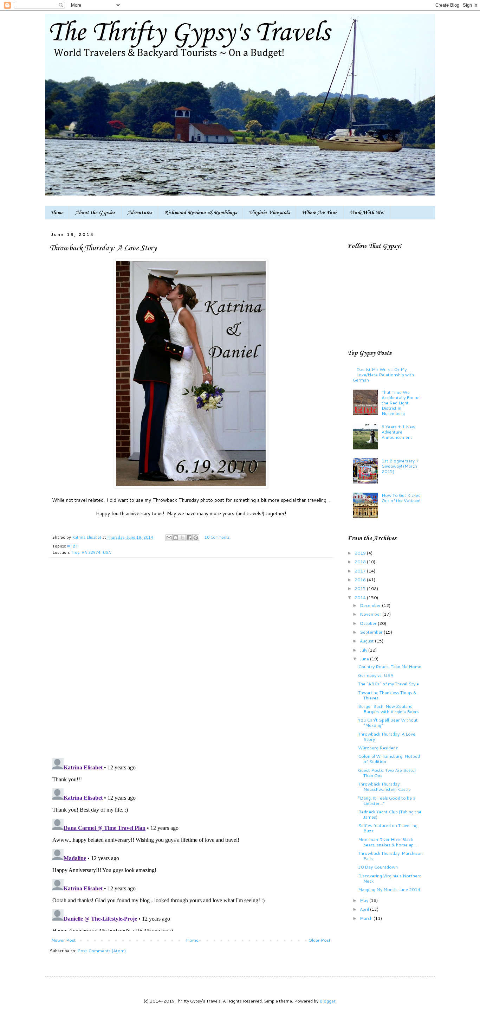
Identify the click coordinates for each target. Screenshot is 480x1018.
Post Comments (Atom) (101, 950)
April (365, 909)
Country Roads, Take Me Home (389, 666)
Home (57, 213)
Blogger (327, 1001)
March (367, 918)
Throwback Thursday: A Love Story (386, 736)
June (365, 658)
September (372, 632)
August (367, 641)
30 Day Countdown (378, 867)
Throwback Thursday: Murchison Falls (390, 856)
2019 (361, 553)
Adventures (139, 213)
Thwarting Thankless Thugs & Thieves (387, 695)
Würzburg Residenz (378, 747)
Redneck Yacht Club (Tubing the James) (389, 814)
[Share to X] (182, 537)
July (364, 650)
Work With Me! (366, 213)
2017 (361, 571)
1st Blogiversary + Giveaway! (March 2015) (400, 465)
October (369, 623)
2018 (361, 561)
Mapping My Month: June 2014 (389, 889)
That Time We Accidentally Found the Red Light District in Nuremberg (401, 402)
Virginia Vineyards (269, 213)
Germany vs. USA (375, 675)
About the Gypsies (95, 213)
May (364, 900)
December (371, 605)
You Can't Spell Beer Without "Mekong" (388, 722)
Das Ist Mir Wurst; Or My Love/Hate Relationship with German (383, 374)
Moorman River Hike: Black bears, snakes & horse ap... (387, 842)
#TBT (72, 546)
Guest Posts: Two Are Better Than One (387, 773)
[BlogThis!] (175, 537)
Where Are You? (319, 213)
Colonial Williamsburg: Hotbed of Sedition (389, 758)
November (371, 614)
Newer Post (63, 940)
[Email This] (169, 537)
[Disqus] (191, 661)
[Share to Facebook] (189, 537)
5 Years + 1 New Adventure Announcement (398, 431)
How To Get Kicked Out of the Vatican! (401, 498)
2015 (361, 588)
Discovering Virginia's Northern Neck (390, 878)
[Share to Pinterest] (195, 537)
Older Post (320, 940)
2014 (361, 597)
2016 (361, 579)
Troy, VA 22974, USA (91, 552)
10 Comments (217, 537)
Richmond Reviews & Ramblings (200, 213)
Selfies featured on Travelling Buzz (387, 828)
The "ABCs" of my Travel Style (388, 683)
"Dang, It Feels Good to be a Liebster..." (386, 800)
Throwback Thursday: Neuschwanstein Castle (384, 786)
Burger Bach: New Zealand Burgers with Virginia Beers (388, 709)
